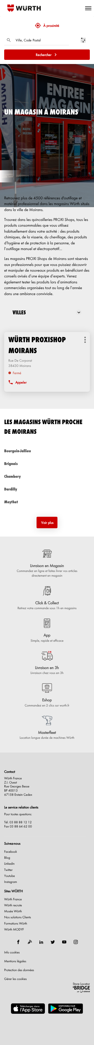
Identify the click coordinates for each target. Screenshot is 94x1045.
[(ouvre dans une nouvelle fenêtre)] (28, 1008)
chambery (12, 476)
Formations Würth (15, 923)
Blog (7, 858)
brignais (11, 463)
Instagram (10, 882)
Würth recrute (13, 905)
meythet (11, 502)
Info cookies (12, 952)
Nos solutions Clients (17, 917)
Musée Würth (13, 911)
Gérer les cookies (15, 979)
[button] (88, 8)
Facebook (10, 852)
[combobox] (41, 40)
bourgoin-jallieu (17, 451)
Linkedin (9, 863)
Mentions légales (15, 961)
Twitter (8, 870)
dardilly (10, 489)
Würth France (13, 899)
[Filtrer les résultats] (85, 40)
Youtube (9, 876)
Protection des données (19, 970)
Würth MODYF (14, 929)
